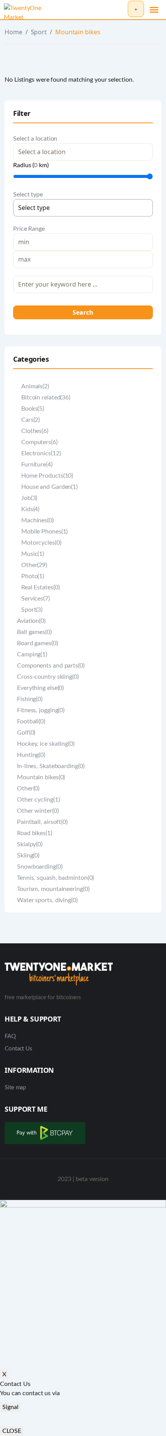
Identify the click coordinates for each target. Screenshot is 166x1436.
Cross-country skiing (48, 677)
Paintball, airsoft (42, 822)
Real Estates (40, 587)
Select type (28, 194)
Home (13, 32)
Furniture (37, 464)
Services (35, 599)
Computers (39, 442)
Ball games (34, 632)
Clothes (34, 431)
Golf (26, 733)
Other (34, 565)
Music (32, 554)
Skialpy (29, 844)
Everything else (40, 688)
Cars (30, 420)
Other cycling (38, 800)
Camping (32, 654)
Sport (39, 32)
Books (32, 409)
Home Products (47, 476)
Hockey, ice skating (46, 744)
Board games (37, 643)
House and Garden (49, 487)
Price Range (29, 229)
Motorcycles (41, 543)
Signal (10, 1407)
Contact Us (18, 1049)
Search (83, 312)
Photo (32, 576)
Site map (15, 1087)
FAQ (10, 1036)
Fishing (29, 699)
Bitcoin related (45, 397)
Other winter (38, 811)
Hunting (31, 755)
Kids (30, 509)
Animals (35, 386)
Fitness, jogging (40, 710)
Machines (37, 520)
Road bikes (34, 833)
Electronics (41, 453)
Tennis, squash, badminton (55, 878)
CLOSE (11, 1431)
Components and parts (51, 666)
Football (31, 721)
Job (29, 498)
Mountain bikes (41, 777)
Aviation (31, 621)
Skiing (28, 855)
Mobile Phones (44, 531)
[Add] (136, 9)
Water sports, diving (47, 900)
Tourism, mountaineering (53, 889)
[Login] (119, 9)
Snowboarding (40, 867)
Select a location (35, 139)
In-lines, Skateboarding (51, 766)
